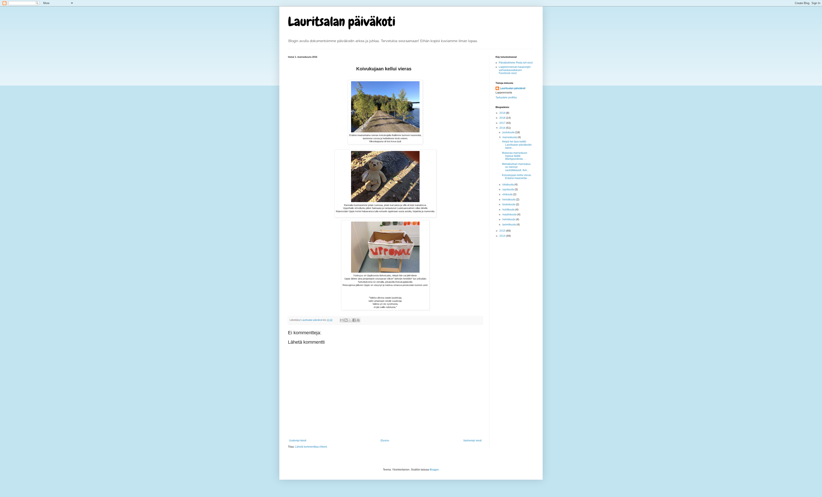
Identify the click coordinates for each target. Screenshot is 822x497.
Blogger (434, 469)
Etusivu (385, 440)
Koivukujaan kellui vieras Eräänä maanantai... (516, 177)
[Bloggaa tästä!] (346, 320)
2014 (502, 235)
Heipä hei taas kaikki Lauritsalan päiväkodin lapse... (517, 144)
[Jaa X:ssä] (350, 320)
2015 (502, 230)
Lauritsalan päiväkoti (341, 21)
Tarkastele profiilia (506, 97)
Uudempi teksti (297, 440)
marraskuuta (510, 137)
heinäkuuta (509, 199)
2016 (502, 127)
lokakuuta (508, 184)
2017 (502, 122)
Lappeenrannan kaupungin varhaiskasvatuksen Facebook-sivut (515, 70)
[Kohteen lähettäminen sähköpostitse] (342, 320)
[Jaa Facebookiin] (354, 320)
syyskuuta (508, 189)
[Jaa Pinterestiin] (358, 320)
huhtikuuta (508, 209)
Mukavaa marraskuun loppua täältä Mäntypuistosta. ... (514, 156)
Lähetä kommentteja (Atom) (311, 446)
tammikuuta (509, 224)
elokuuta (507, 194)
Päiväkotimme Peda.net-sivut (516, 62)
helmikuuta (509, 219)
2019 (502, 112)
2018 (502, 117)
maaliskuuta (509, 214)
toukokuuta (509, 204)
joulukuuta (508, 132)
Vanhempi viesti (472, 440)
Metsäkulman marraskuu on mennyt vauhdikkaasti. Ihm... (516, 167)
